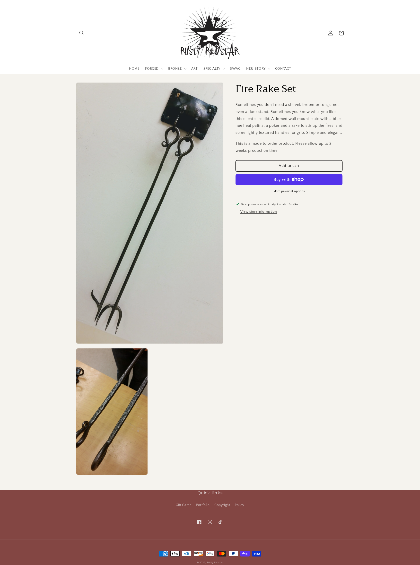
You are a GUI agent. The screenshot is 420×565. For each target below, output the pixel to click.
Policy (239, 505)
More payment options (289, 191)
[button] (81, 33)
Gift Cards (183, 505)
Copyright (222, 505)
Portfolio (203, 505)
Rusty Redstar (215, 562)
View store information (258, 212)
